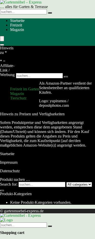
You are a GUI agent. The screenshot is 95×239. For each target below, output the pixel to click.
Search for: (8, 184)
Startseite (17, 20)
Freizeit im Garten (24, 89)
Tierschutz (18, 98)
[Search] (2, 45)
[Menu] (2, 38)
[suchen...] (50, 13)
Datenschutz (10, 171)
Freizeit (16, 25)
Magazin (17, 29)
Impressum (8, 162)
